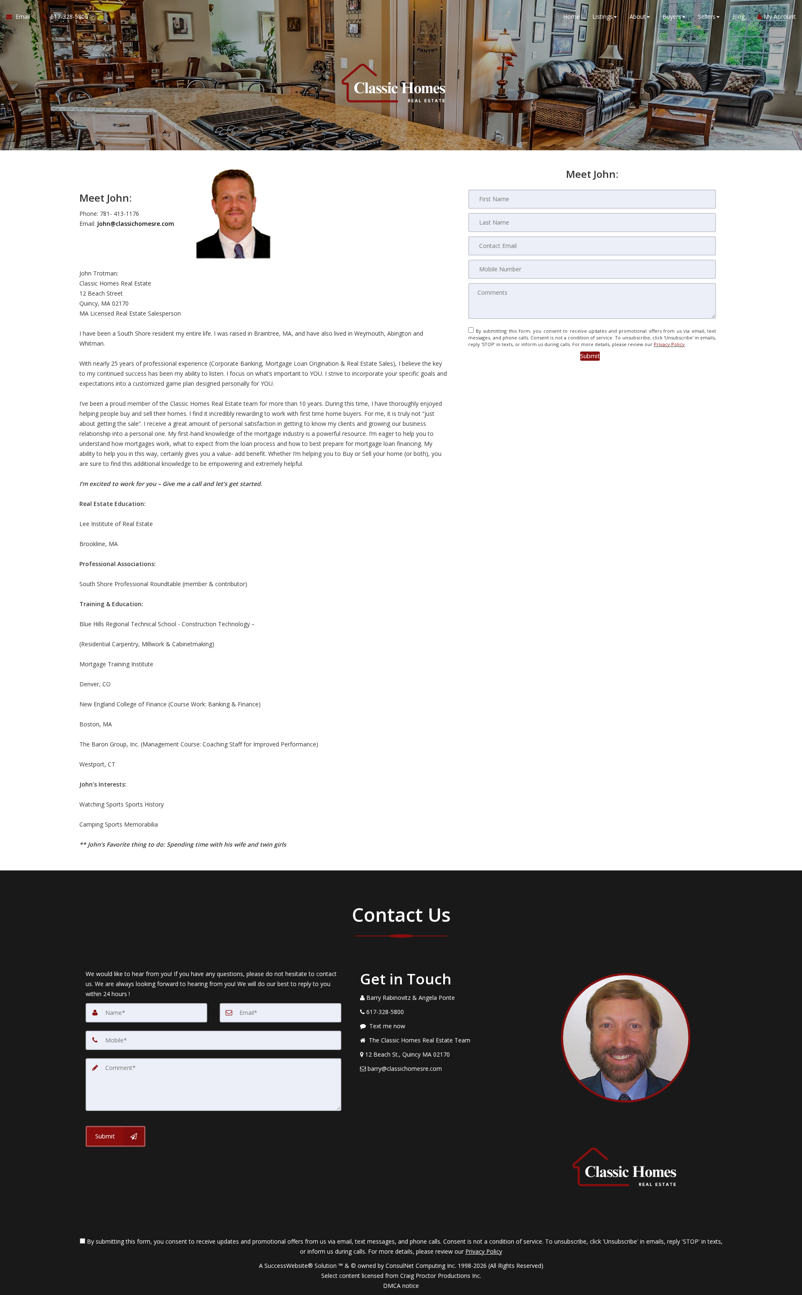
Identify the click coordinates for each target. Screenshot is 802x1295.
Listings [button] (602, 16)
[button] (590, 356)
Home (571, 16)
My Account (779, 16)
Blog (738, 16)
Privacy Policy (669, 344)
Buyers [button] (671, 16)
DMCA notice (401, 1286)
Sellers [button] (707, 16)
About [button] (637, 16)
